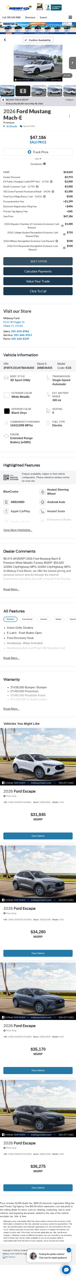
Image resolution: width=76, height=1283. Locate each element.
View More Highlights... (17, 530)
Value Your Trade (38, 281)
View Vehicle (38, 836)
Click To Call (38, 291)
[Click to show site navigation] (70, 17)
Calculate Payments (38, 271)
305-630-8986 (20, 331)
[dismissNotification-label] (69, 1250)
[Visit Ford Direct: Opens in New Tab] (9, 1257)
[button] (11, 17)
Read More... (11, 589)
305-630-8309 (20, 338)
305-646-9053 (23, 335)
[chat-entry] (66, 1269)
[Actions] (69, 116)
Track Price (40, 152)
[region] (38, 208)
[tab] (10, 619)
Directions (30, 17)
